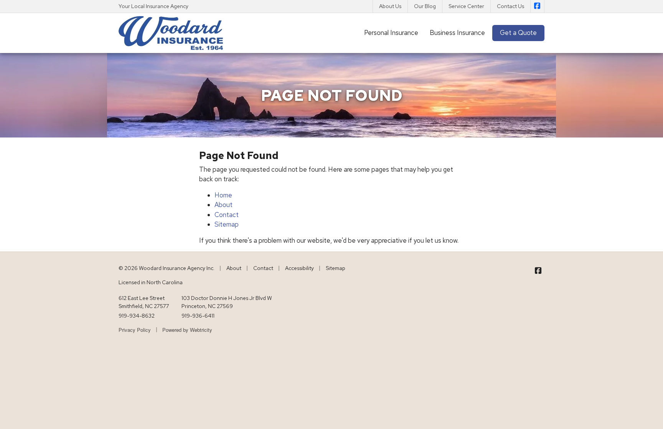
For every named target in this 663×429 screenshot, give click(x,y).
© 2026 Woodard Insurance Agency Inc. (166, 268)
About (223, 204)
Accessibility (299, 268)
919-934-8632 (137, 315)
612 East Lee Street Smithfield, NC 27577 (144, 302)
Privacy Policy (135, 329)
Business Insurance (457, 32)
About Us (390, 6)
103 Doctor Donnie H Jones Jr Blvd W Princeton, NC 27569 (226, 302)
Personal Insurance (391, 32)
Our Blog (425, 6)
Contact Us (510, 6)
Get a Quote (518, 32)
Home (223, 195)
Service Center (466, 6)
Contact (226, 214)
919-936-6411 (197, 315)
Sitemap (226, 224)
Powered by (187, 329)
